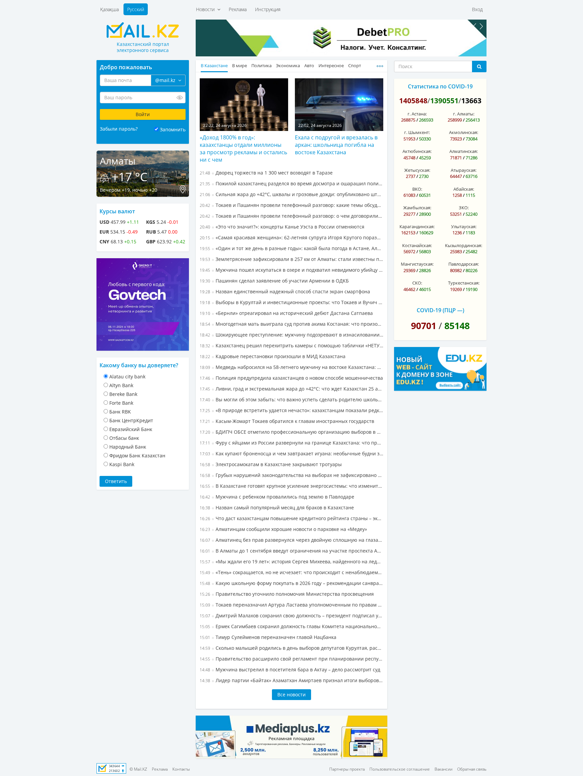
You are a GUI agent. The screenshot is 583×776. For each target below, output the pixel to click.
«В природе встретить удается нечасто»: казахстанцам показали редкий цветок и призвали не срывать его (291, 410)
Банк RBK (120, 411)
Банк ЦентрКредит (131, 420)
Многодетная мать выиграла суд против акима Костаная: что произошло (291, 324)
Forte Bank (121, 403)
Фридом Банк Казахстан (137, 455)
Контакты (181, 769)
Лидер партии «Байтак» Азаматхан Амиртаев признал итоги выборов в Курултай (291, 680)
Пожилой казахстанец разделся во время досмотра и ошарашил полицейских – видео (291, 183)
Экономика (288, 66)
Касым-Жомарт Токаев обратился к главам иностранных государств (287, 421)
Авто (309, 66)
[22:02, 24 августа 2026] (339, 104)
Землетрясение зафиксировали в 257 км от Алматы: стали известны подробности (291, 259)
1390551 (444, 100)
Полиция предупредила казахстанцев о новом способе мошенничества (291, 378)
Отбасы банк (124, 438)
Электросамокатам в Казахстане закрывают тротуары (271, 464)
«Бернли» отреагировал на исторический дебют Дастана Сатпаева (286, 313)
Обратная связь (472, 769)
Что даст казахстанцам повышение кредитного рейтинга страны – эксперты (291, 518)
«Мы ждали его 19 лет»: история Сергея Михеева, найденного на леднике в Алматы (291, 561)
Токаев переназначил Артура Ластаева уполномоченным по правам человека (291, 604)
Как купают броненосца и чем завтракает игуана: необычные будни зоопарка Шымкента (291, 453)
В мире (239, 66)
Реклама (238, 9)
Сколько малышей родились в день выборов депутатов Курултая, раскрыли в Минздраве (291, 648)
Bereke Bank (123, 394)
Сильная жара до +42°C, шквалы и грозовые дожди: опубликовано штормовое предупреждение (291, 194)
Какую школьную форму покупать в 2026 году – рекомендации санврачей (291, 583)
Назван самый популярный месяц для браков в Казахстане (277, 507)
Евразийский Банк (130, 429)
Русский (135, 9)
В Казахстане (214, 66)
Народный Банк (127, 447)
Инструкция (267, 9)
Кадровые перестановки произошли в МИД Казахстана (272, 356)
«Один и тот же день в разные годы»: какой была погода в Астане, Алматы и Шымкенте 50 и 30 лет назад (291, 248)
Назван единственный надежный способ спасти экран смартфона (285, 291)
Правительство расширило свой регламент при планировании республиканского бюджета (291, 658)
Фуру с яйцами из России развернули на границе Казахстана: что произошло (291, 442)
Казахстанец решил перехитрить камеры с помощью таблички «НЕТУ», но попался (291, 345)
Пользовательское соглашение (399, 769)
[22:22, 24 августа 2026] (244, 104)
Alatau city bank (127, 376)
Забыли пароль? (119, 129)
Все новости (291, 694)
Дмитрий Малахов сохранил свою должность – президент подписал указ (291, 615)
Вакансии (443, 769)
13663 (471, 100)
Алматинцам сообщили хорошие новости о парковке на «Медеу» (283, 529)
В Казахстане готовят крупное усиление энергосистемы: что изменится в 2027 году (291, 486)
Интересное (331, 66)
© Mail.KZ (138, 769)
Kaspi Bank (121, 464)
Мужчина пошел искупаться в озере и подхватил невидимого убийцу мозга (291, 270)
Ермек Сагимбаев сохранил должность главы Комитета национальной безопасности (291, 626)
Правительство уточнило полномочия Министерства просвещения (287, 594)
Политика (261, 66)
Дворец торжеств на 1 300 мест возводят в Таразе (266, 172)
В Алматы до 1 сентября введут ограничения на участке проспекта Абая (291, 550)
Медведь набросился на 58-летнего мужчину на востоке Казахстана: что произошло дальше (291, 367)
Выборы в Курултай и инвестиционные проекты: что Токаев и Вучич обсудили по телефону (291, 302)
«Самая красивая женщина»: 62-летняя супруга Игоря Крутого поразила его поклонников (291, 237)
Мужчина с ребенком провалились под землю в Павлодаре (277, 496)
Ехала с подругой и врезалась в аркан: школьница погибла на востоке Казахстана (336, 145)
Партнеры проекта (347, 769)
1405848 (413, 100)
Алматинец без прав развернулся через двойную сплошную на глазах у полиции (291, 540)
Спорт (354, 66)
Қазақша (109, 9)
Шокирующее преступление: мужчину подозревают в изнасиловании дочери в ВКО (291, 334)
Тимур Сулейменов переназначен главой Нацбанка (268, 637)
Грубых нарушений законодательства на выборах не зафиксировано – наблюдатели (291, 475)
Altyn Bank (121, 385)
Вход (477, 9)
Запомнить (173, 129)
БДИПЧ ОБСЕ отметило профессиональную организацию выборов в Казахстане (291, 432)
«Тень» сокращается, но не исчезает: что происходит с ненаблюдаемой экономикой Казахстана (291, 572)
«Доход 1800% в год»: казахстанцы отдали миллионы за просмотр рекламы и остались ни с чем (243, 148)
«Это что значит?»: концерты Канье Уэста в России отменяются (282, 226)
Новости (206, 9)
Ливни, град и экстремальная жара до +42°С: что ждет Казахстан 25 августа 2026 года (291, 388)
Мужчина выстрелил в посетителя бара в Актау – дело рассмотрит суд (290, 669)
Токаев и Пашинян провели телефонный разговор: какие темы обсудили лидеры (291, 205)
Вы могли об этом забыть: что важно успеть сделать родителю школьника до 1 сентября (291, 399)
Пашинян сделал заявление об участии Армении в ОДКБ (274, 280)
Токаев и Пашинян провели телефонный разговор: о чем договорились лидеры (291, 216)
